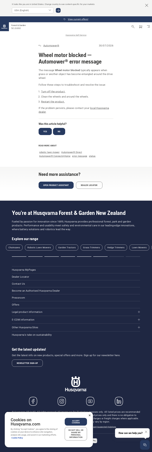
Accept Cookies (76, 422)
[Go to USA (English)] (58, 10)
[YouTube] (90, 401)
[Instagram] (61, 401)
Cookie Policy (17, 438)
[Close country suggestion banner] (146, 5)
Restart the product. (53, 101)
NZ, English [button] (16, 28)
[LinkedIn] (118, 401)
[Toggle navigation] (148, 26)
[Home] (4, 26)
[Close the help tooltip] (146, 431)
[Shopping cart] (140, 26)
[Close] (89, 415)
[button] (19, 256)
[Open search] (133, 26)
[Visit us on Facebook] (33, 401)
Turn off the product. (53, 91)
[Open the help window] (145, 445)
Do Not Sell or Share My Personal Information (75, 433)
